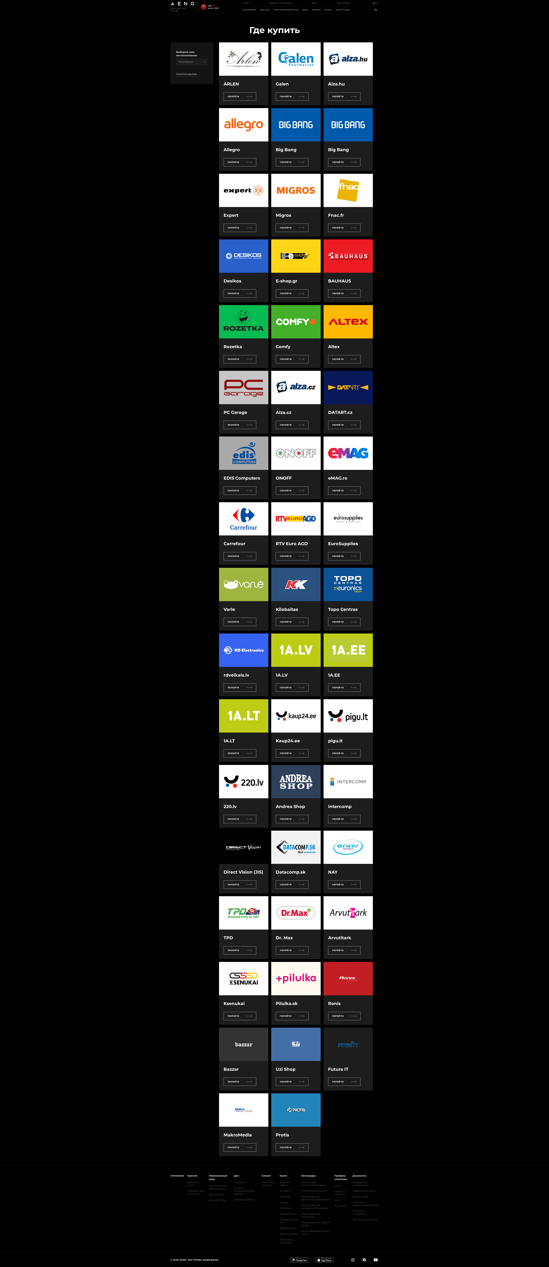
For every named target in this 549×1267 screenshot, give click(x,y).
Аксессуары (343, 10)
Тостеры (284, 1191)
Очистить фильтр (186, 74)
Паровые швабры (244, 1199)
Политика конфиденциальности (366, 1204)
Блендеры (286, 1208)
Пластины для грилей (314, 1191)
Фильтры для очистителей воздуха (313, 1184)
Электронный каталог (365, 1219)
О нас (246, 3)
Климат (316, 10)
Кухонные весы (289, 1233)
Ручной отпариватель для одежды (244, 1191)
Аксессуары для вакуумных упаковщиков (316, 1198)
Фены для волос (193, 1184)
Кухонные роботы (285, 1184)
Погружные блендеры (286, 1241)
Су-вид (284, 1202)
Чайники (285, 1196)
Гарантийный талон (364, 1191)
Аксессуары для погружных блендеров (314, 1206)
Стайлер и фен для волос (196, 1192)
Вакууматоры (287, 1228)
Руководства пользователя (361, 1184)
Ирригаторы (216, 1194)
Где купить (343, 3)
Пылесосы (240, 1182)
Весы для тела (217, 1200)
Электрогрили (288, 1213)
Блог (314, 3)
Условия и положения (359, 1212)
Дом (305, 10)
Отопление (249, 10)
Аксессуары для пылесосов (310, 1215)
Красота (265, 10)
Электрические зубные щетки (218, 1187)
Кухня (328, 10)
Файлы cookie (360, 1196)
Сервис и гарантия (280, 3)
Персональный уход (286, 10)
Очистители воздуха (269, 1184)
